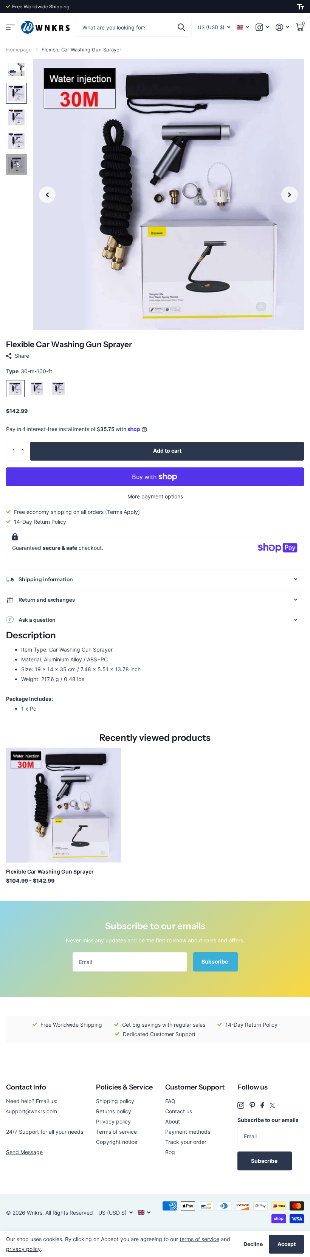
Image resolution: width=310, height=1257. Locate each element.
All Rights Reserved (69, 1212)
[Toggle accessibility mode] (300, 7)
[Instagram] (240, 1105)
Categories (10, 27)
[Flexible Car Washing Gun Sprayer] (63, 805)
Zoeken (181, 27)
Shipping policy (115, 1101)
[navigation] (47, 194)
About (172, 1121)
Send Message (24, 1152)
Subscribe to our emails (268, 1120)
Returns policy (113, 1111)
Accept (286, 1244)
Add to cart (167, 450)
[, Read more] (262, 27)
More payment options (155, 496)
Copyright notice (116, 1142)
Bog (170, 1152)
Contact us (178, 1111)
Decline (253, 1244)
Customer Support (195, 1087)
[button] (24, 444)
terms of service (199, 1239)
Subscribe (215, 961)
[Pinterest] (252, 1105)
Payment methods (187, 1131)
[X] (272, 1105)
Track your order (185, 1142)
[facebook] (262, 1105)
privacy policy (23, 1249)
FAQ (170, 1101)
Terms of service (116, 1131)
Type (29, 371)
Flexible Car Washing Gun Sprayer (50, 871)
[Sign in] (282, 27)
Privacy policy (113, 1121)
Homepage (19, 50)
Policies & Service (124, 1087)
